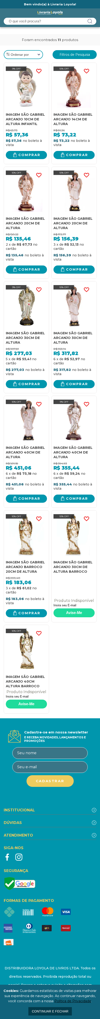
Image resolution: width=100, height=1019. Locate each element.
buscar (90, 21)
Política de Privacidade (72, 1001)
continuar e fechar (50, 1011)
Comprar (29, 155)
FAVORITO (38, 71)
